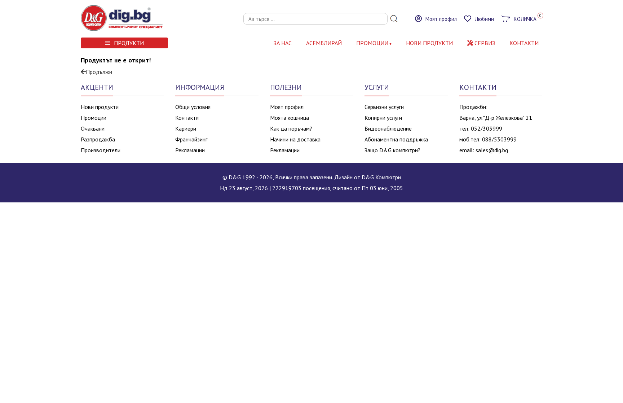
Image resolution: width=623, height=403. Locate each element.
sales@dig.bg (492, 150)
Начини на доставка (295, 139)
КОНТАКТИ (524, 43)
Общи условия (193, 106)
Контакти (187, 117)
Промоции (372, 43)
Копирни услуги (383, 117)
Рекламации (190, 150)
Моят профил (287, 106)
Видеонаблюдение (388, 128)
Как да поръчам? (291, 128)
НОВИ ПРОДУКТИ (429, 43)
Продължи (99, 71)
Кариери (185, 128)
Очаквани (93, 128)
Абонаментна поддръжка (396, 139)
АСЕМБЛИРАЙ (324, 43)
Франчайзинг (191, 139)
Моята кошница (289, 117)
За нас (283, 43)
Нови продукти (100, 106)
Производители (100, 150)
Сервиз (484, 43)
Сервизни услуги (384, 106)
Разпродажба (98, 139)
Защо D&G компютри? (392, 150)
